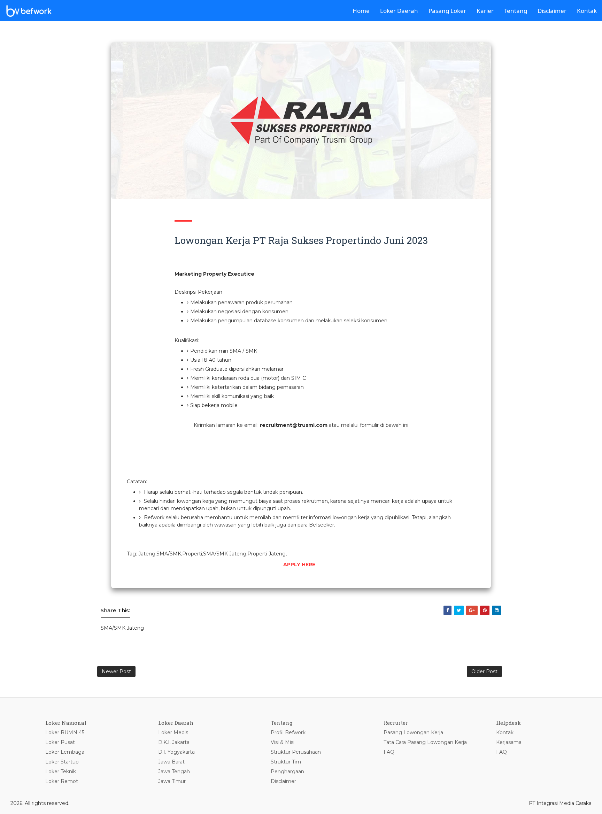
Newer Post (116, 671)
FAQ (389, 752)
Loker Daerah (399, 11)
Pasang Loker (447, 11)
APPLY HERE (299, 564)
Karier (485, 11)
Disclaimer (552, 11)
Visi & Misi (282, 742)
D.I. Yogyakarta (176, 752)
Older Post (484, 671)
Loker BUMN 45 (64, 732)
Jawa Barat (171, 762)
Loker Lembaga (64, 752)
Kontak (587, 11)
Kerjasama (509, 742)
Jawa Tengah (174, 771)
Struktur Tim (286, 762)
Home (361, 11)
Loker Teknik (60, 771)
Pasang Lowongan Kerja (413, 732)
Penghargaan (287, 771)
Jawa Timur (172, 781)
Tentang (515, 11)
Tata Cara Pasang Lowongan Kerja (425, 742)
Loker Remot (61, 781)
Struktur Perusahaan (296, 752)
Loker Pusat (60, 742)
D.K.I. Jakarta (174, 742)
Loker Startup (62, 762)
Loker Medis (173, 732)
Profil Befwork (288, 732)
